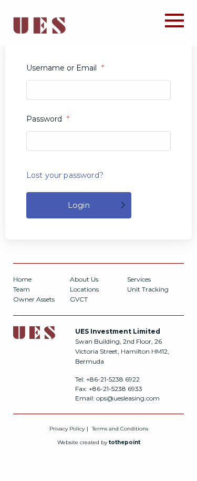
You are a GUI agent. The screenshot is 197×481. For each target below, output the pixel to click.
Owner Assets (34, 299)
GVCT (79, 299)
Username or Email (65, 68)
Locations (84, 289)
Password (47, 119)
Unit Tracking (148, 289)
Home (22, 279)
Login (79, 205)
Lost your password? (64, 175)
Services (139, 279)
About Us (84, 279)
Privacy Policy (67, 428)
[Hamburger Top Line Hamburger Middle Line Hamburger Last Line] (174, 19)
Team (21, 289)
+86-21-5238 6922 (113, 379)
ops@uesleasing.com (128, 398)
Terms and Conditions (120, 428)
